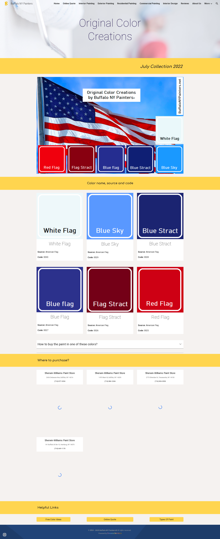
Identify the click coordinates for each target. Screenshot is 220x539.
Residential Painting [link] (126, 3)
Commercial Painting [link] (150, 3)
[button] (217, 4)
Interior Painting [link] (86, 3)
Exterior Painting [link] (106, 3)
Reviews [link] (185, 3)
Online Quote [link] (69, 3)
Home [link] (57, 3)
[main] (110, 29)
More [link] (207, 3)
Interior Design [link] (170, 3)
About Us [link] (196, 3)
